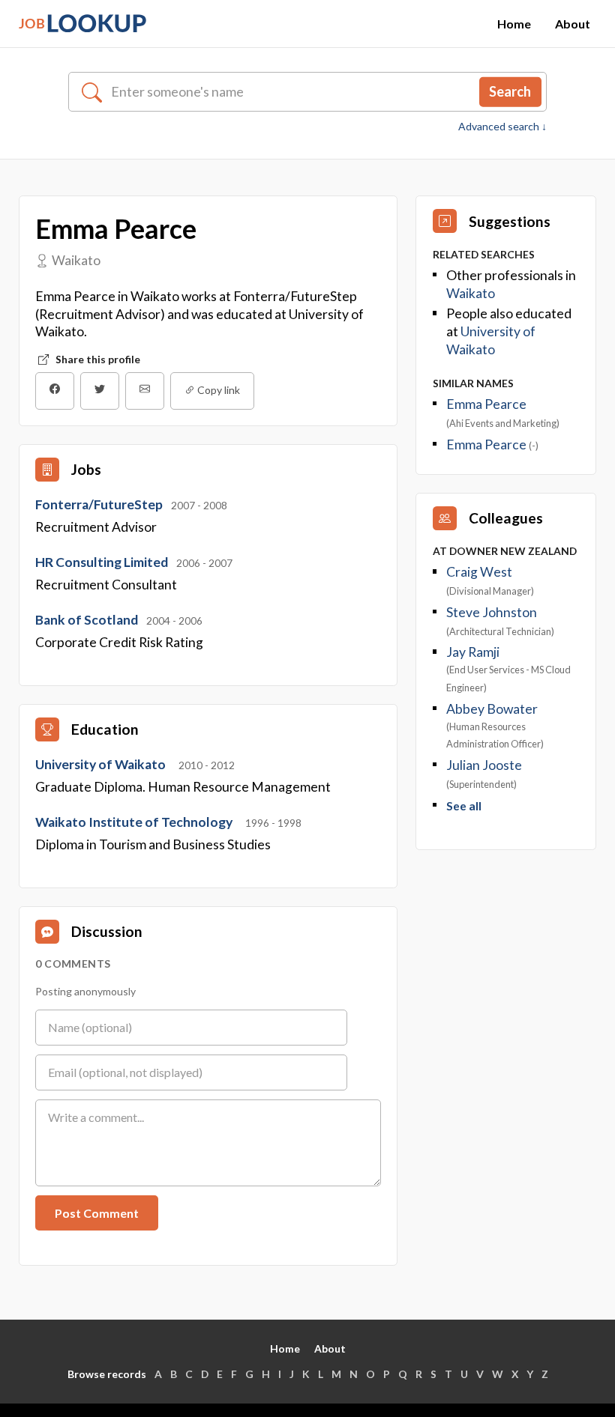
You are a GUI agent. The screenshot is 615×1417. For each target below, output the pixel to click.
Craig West (479, 572)
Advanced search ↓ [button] (502, 127)
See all (464, 806)
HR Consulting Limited (102, 562)
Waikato (470, 293)
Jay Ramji (473, 652)
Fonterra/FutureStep (100, 504)
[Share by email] (144, 391)
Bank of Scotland (87, 620)
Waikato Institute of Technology (135, 822)
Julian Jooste (484, 765)
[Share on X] (99, 391)
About (572, 23)
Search (510, 91)
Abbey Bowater (492, 709)
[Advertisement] (506, 947)
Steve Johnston (491, 612)
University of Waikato (101, 764)
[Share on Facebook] (54, 391)
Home (514, 23)
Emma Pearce (486, 404)
